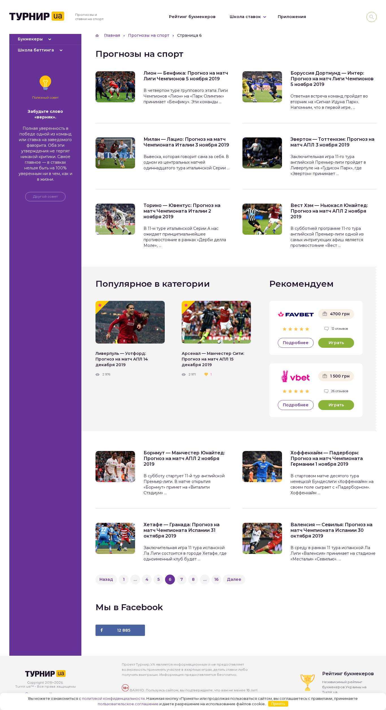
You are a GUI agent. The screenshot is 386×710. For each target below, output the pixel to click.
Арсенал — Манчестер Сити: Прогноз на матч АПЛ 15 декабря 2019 (213, 359)
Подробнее (296, 342)
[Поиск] (372, 17)
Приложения (292, 16)
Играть (336, 342)
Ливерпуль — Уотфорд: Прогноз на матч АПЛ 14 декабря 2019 (122, 359)
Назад (106, 579)
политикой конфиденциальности (113, 698)
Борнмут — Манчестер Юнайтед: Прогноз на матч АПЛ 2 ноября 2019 (184, 458)
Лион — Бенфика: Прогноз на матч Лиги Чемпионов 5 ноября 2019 (186, 75)
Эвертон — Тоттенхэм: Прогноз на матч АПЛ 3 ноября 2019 (332, 142)
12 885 (123, 630)
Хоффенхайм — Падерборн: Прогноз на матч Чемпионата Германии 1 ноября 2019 (326, 458)
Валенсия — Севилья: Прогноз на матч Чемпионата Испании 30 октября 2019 (331, 530)
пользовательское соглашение (128, 703)
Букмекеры (30, 39)
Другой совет (45, 196)
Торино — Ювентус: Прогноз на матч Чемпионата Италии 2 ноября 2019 (182, 211)
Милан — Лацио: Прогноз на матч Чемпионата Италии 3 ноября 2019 (186, 142)
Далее (234, 579)
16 (216, 579)
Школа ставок (245, 16)
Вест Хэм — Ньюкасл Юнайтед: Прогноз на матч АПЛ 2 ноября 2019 (329, 211)
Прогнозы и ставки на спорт (89, 17)
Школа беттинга (36, 50)
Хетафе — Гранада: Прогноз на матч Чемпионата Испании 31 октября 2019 (182, 530)
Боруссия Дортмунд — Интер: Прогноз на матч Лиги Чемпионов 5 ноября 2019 (332, 78)
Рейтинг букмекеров (192, 16)
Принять (278, 704)
